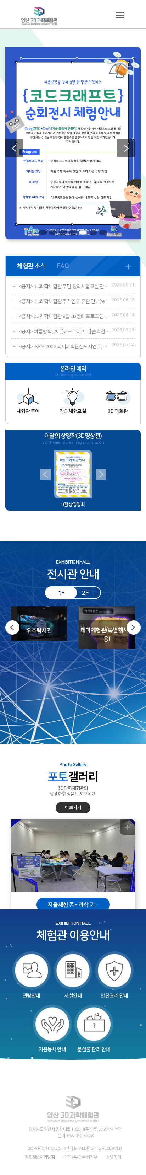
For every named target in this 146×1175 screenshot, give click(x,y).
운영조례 (113, 1156)
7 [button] (103, 232)
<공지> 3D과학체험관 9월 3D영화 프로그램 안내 (64, 316)
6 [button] (93, 232)
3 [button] (63, 232)
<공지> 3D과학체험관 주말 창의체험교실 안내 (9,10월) (64, 286)
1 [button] (43, 232)
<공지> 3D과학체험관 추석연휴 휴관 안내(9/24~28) (64, 301)
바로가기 (73, 807)
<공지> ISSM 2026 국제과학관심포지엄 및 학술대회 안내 (64, 346)
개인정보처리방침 (40, 1156)
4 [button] (73, 232)
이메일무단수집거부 (80, 1156)
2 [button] (53, 232)
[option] (73, 143)
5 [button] (83, 232)
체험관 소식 (31, 266)
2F (85, 593)
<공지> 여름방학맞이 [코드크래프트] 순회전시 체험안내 (64, 332)
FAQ (63, 266)
